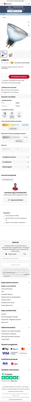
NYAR (15, 11)
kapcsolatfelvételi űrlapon (9, 272)
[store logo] (9, 4)
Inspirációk (4, 319)
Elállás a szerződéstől (8, 286)
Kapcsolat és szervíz (9, 282)
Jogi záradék (5, 339)
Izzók (4, 17)
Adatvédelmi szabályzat (8, 334)
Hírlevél (3, 314)
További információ (9, 157)
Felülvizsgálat (7, 167)
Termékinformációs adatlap (22, 62)
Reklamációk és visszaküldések (11, 297)
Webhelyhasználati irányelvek (10, 336)
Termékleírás (6, 162)
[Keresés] (26, 4)
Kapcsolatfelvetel (6, 289)
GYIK (2, 292)
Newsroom (4, 322)
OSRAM (17, 103)
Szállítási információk (7, 303)
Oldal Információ (8, 327)
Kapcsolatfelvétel (8, 310)
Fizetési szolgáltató (9, 344)
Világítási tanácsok (15, 319)
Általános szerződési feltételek (10, 331)
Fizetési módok (6, 300)
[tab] (15, 294)
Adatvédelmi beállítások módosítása (12, 386)
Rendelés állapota (7, 294)
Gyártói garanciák (7, 305)
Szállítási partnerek (9, 359)
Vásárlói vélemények (10, 370)
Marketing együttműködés (9, 317)
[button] (3, 54)
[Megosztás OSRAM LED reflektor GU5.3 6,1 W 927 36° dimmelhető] (28, 25)
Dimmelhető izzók (8, 179)
